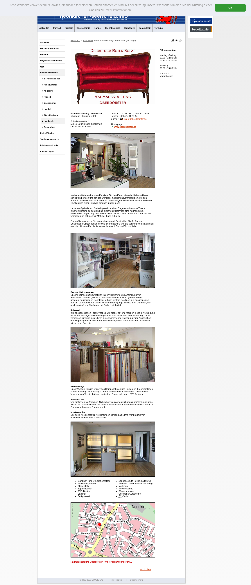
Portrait (57, 28)
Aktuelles (44, 28)
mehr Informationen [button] (118, 10)
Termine (158, 28)
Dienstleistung (112, 28)
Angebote (48, 91)
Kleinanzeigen (47, 151)
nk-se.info (75, 40)
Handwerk (129, 28)
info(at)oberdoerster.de (135, 119)
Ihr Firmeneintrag (52, 79)
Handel (97, 28)
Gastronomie (83, 28)
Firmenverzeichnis (49, 73)
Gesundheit (144, 28)
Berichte (44, 54)
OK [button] (230, 7)
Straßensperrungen (49, 139)
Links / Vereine (47, 133)
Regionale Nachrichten (51, 60)
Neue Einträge (50, 85)
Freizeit (69, 28)
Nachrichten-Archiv (49, 48)
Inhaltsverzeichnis (49, 145)
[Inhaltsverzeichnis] (176, 41)
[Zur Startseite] (180, 41)
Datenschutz (137, 580)
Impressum (117, 580)
